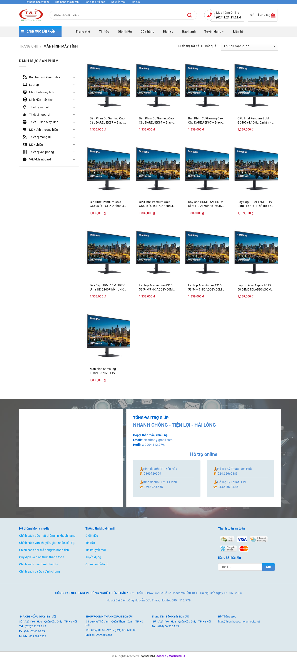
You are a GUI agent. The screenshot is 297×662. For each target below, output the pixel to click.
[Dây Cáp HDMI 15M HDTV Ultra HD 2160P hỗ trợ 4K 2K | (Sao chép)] (255, 169)
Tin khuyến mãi (95, 550)
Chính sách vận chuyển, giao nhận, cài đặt (47, 543)
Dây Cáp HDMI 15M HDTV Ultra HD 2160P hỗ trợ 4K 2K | (205, 203)
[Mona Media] (162, 656)
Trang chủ (83, 31)
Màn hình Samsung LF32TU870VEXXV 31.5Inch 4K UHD (103, 370)
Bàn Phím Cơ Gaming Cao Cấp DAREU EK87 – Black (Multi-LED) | (107, 120)
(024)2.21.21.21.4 (228, 17)
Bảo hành (189, 31)
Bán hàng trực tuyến (67, 1)
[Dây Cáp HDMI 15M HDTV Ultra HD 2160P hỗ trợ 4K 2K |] (206, 169)
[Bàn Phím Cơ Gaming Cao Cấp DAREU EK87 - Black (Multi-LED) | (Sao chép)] (157, 85)
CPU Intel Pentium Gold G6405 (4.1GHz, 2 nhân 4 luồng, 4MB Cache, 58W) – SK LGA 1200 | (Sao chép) (107, 203)
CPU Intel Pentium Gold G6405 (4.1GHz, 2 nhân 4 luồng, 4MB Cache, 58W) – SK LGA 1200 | (255, 120)
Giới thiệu (125, 31)
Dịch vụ (168, 31)
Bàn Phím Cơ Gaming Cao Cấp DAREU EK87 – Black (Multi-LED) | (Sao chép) (156, 120)
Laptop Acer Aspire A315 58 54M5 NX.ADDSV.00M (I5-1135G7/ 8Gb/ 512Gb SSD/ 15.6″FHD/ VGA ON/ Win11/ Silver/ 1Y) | (156, 287)
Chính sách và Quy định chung (39, 571)
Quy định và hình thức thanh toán (41, 557)
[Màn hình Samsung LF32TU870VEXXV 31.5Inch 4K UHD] (107, 336)
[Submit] (193, 15)
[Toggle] (73, 77)
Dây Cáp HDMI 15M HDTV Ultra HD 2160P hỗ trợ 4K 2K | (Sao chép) (254, 203)
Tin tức (136, 1)
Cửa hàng (147, 31)
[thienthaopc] (31, 15)
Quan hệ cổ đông (96, 564)
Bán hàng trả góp (95, 1)
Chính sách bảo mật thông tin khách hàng (47, 535)
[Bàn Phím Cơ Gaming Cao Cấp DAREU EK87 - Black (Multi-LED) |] (107, 85)
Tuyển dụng (212, 31)
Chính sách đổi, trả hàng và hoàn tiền (44, 550)
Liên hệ (238, 31)
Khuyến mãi (118, 1)
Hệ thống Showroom (37, 1)
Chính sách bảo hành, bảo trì (38, 564)
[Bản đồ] (51, 616)
